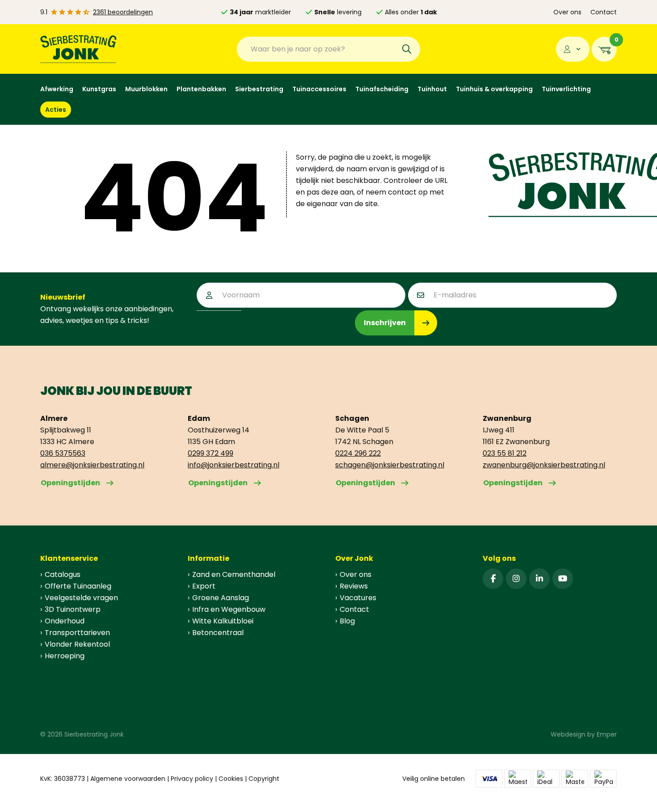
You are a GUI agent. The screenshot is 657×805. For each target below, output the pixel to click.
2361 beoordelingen (123, 12)
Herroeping (64, 656)
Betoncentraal (218, 632)
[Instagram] (516, 578)
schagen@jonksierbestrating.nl (389, 465)
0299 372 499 (210, 453)
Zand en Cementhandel (233, 574)
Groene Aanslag (220, 598)
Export (203, 586)
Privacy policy (192, 778)
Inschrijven (385, 323)
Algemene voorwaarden (127, 778)
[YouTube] (562, 578)
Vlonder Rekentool (77, 644)
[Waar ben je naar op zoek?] (407, 49)
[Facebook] (493, 578)
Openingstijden (70, 483)
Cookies (231, 778)
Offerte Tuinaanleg (78, 586)
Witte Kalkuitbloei (222, 621)
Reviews (354, 586)
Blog (347, 621)
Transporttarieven (77, 632)
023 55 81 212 (504, 453)
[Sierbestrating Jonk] (78, 49)
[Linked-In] (539, 578)
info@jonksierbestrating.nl (233, 465)
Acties (55, 109)
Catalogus (62, 574)
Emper (607, 734)
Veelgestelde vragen (81, 598)
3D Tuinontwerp (73, 609)
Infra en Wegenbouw (228, 609)
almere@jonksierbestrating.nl (92, 465)
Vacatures (358, 598)
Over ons (567, 12)
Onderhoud (64, 621)
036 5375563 (62, 453)
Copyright (263, 778)
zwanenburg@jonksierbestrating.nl (544, 465)
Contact (603, 12)
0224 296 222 (358, 453)
